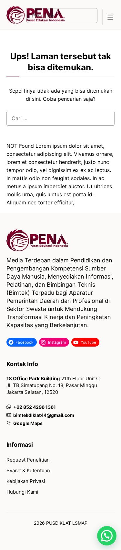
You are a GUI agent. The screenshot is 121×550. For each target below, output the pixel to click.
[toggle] (110, 17)
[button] (106, 535)
